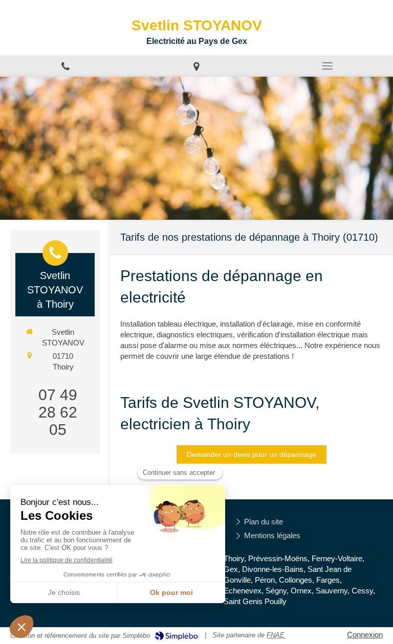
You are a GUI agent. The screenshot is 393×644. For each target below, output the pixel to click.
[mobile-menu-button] (327, 66)
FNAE (276, 635)
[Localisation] (196, 66)
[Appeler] (65, 66)
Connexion (365, 634)
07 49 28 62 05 (57, 412)
